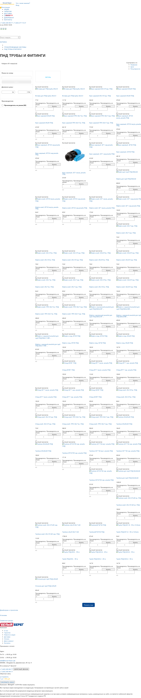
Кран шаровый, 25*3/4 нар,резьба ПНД (46, 154)
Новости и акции (9, 635)
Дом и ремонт (9, 641)
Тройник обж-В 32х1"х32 (70, 532)
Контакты (7, 643)
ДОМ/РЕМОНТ (9, 18)
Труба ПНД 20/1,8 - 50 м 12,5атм (127, 532)
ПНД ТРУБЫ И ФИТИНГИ (12, 49)
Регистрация (5, 7)
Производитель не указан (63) (15, 105)
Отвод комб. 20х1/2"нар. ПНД (45, 424)
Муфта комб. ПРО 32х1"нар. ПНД (73, 314)
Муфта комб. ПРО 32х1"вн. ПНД (46, 314)
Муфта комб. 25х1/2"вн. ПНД (99, 287)
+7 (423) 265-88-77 (6, 23)
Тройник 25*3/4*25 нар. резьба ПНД (74, 453)
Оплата (6, 639)
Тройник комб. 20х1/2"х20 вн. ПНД (128, 505)
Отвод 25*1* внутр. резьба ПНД (99, 370)
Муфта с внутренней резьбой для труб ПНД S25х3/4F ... (100, 316)
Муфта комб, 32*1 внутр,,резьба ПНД (101, 208)
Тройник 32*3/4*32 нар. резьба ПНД (101, 480)
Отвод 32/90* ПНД (95, 397)
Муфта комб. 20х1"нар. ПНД (126, 233)
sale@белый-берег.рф (7, 661)
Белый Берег (7, 3)
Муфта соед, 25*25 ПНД (70, 343)
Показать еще (88, 605)
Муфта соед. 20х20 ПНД (124, 343)
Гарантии (7, 633)
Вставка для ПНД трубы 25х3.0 (45, 96)
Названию (133, 65)
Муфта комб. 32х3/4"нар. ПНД (126, 287)
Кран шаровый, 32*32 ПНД (125, 152)
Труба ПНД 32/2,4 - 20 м (97, 559)
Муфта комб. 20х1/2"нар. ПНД (72, 260)
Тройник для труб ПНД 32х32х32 (127, 478)
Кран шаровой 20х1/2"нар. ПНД (100, 96)
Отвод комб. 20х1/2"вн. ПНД (125, 397)
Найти (16, 82)
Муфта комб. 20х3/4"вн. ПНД (99, 260)
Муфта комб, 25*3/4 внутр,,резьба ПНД (46, 208)
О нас (6, 631)
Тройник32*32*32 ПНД (96, 532)
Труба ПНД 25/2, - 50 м (70, 559)
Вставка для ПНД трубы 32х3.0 (72, 96)
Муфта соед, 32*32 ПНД (97, 343)
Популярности (135, 69)
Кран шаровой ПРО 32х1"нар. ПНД (101, 123)
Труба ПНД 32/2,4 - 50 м (124, 559)
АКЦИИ (6, 9)
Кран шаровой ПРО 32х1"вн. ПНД (73, 123)
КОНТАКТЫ (8, 20)
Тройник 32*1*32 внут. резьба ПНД (101, 451)
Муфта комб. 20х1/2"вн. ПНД (45, 260)
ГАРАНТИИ (8, 11)
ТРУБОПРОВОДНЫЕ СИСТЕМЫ (15, 47)
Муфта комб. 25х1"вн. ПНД (44, 287)
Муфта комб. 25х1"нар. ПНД (71, 287)
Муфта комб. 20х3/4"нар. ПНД (126, 260)
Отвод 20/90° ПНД (68, 370)
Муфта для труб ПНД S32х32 (126, 179)
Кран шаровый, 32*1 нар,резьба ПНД (101, 154)
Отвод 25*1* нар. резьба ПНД (126, 370)
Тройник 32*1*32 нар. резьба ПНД (127, 451)
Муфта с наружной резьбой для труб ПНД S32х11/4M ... (47, 345)
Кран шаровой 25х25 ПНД (44, 123)
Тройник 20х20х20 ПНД (124, 424)
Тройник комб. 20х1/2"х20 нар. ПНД (47, 534)
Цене (132, 67)
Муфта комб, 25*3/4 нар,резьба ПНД (74, 208)
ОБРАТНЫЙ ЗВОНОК (21, 669)
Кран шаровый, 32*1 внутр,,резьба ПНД (74, 173)
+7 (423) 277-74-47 (19, 23)
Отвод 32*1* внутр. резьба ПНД (45, 397)
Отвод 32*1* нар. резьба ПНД (72, 397)
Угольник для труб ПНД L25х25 (45, 586)
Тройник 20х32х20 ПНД (43, 451)
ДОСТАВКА (8, 13)
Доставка (7, 637)
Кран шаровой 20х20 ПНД (125, 96)
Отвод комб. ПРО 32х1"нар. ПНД (100, 424)
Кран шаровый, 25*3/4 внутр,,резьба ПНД (128, 125)
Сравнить (4, 677)
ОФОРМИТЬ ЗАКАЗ (7, 682)
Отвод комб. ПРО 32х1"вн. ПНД (73, 424)
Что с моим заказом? (23, 3)
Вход (17, 5)
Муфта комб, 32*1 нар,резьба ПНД (128, 206)
